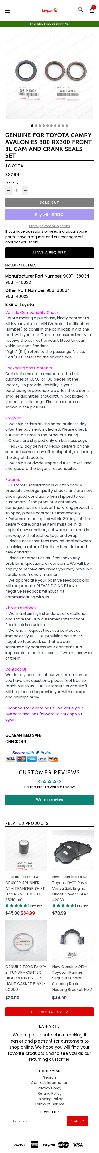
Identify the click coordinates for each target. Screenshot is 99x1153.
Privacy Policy (49, 1088)
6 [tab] (51, 125)
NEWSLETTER (49, 1112)
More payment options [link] (49, 225)
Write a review (49, 799)
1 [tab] (32, 125)
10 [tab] (67, 125)
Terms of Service (50, 1103)
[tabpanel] (49, 77)
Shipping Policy (50, 1098)
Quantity (11, 182)
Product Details (20, 265)
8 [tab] (59, 125)
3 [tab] (40, 125)
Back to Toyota (53, 1011)
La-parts (49, 1026)
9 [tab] (63, 125)
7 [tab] (55, 125)
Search (49, 1077)
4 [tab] (44, 125)
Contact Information (49, 1082)
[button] (16, 905)
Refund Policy (50, 1093)
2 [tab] (36, 125)
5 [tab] (47, 125)
